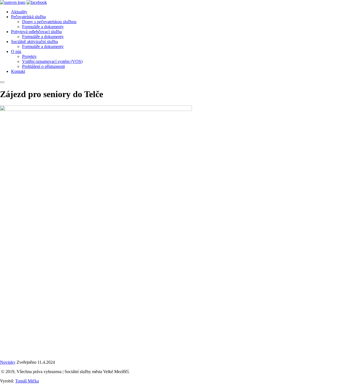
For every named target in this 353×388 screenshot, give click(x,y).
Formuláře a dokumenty (43, 26)
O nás (16, 51)
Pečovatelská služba (28, 16)
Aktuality (19, 11)
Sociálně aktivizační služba (34, 41)
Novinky (7, 362)
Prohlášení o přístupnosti (43, 66)
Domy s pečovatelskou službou (49, 21)
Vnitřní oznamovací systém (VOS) (52, 61)
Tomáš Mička (27, 381)
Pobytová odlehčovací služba (36, 31)
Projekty (29, 56)
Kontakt (18, 71)
